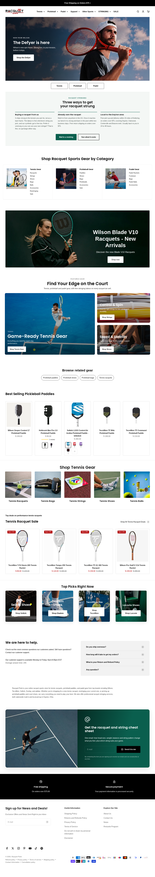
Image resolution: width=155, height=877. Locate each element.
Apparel (74, 11)
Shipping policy (49, 860)
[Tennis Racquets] (18, 485)
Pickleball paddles (50, 378)
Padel (63, 11)
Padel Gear (134, 169)
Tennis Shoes (107, 501)
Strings (32, 176)
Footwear (132, 176)
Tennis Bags (48, 501)
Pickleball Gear (86, 169)
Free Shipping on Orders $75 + (77, 3)
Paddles (82, 173)
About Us (107, 814)
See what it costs (88, 137)
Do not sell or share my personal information (77, 832)
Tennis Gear (35, 169)
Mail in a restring (66, 137)
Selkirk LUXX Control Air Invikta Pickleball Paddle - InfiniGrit (77, 433)
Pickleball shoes (69, 378)
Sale (31, 194)
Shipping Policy (70, 814)
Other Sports (87, 11)
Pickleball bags (88, 378)
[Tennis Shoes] (107, 485)
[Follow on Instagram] (18, 848)
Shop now (115, 260)
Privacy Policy (70, 822)
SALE (115, 11)
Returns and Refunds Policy (75, 818)
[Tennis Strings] (77, 485)
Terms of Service (71, 827)
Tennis (39, 11)
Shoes (32, 179)
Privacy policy (22, 860)
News (106, 822)
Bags (32, 182)
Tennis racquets (105, 378)
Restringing (34, 191)
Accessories (34, 188)
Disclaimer (68, 838)
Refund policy (10, 860)
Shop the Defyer (24, 58)
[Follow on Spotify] (41, 848)
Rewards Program (111, 827)
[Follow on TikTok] (35, 848)
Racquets (33, 173)
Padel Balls (133, 182)
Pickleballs (83, 182)
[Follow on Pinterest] (24, 848)
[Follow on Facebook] (7, 848)
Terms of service (35, 860)
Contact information (12, 862)
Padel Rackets (134, 173)
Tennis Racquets (18, 501)
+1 (74, 451)
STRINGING (103, 11)
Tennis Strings (77, 501)
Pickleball (51, 11)
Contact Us (108, 818)
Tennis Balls (137, 501)
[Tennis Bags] (48, 485)
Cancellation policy (28, 862)
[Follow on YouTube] (30, 848)
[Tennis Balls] (137, 485)
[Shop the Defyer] (77, 49)
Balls (31, 185)
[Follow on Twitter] (12, 848)
